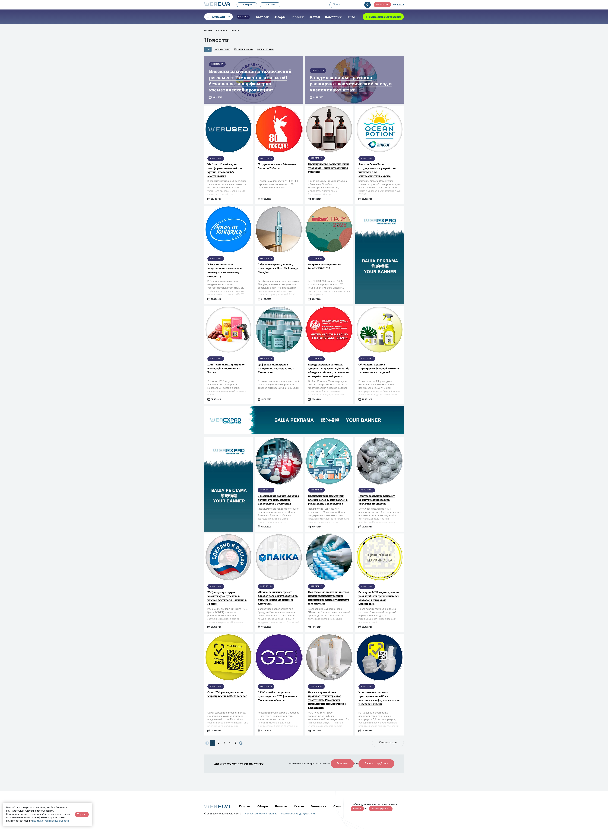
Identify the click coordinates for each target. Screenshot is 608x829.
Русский (242, 17)
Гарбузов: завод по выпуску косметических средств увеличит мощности (376, 499)
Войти (400, 5)
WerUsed (270, 5)
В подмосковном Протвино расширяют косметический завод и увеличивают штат (351, 84)
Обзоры (279, 17)
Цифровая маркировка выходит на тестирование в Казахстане (276, 368)
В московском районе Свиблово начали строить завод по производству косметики (278, 499)
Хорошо (81, 814)
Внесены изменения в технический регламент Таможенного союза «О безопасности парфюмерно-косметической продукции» (250, 80)
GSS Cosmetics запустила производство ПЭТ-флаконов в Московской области (278, 696)
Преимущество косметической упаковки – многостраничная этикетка (328, 167)
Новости (297, 17)
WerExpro (247, 5)
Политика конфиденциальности (298, 814)
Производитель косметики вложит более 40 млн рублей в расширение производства (328, 499)
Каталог (262, 17)
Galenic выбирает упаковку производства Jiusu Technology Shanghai (278, 268)
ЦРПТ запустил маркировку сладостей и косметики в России (226, 368)
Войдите (342, 764)
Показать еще (388, 743)
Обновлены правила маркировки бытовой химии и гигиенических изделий (378, 368)
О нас (351, 17)
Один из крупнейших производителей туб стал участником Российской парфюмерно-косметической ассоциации (327, 699)
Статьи (314, 17)
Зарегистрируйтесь (376, 764)
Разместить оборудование (385, 16)
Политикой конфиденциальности (50, 821)
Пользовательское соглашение (260, 814)
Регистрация (382, 5)
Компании (333, 17)
